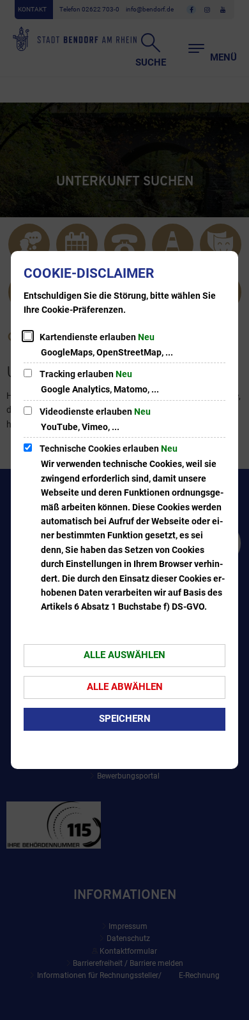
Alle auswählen (124, 655)
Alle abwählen (125, 687)
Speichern (125, 718)
